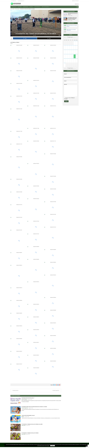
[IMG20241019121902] (35, 99)
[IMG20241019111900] (19, 137)
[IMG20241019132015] (52, 99)
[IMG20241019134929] (52, 81)
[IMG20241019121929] (19, 102)
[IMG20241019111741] (52, 147)
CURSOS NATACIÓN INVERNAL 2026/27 (28, 415)
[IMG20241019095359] (52, 255)
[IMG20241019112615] (52, 117)
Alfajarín (23, 416)
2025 (65, 37)
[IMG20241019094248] (35, 373)
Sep (73, 37)
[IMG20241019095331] (19, 258)
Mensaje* (65, 84)
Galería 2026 (24, 425)
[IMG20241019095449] (35, 252)
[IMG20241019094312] (35, 361)
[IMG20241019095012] (35, 323)
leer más (48, 445)
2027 (75, 37)
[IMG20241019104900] (19, 198)
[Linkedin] (58, 385)
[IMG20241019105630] (52, 164)
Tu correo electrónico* (67, 77)
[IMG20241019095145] (19, 293)
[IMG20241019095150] (52, 286)
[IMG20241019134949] (35, 69)
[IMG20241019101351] (19, 241)
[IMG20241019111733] (19, 150)
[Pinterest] (59, 385)
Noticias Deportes (24, 399)
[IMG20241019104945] (19, 185)
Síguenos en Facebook (75, 0)
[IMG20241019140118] (35, 51)
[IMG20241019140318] (52, 51)
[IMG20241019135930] (19, 76)
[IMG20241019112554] (35, 117)
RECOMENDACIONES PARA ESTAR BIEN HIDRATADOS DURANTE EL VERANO (34, 406)
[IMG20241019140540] (19, 51)
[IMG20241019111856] (35, 134)
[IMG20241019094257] (19, 357)
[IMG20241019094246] (52, 367)
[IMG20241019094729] (19, 332)
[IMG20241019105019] (35, 174)
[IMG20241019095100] (52, 303)
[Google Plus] (56, 385)
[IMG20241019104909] (52, 195)
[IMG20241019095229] (52, 268)
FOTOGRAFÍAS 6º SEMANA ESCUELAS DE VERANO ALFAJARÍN (32, 424)
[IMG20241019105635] (35, 152)
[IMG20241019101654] (35, 227)
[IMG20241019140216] (19, 64)
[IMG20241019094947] (19, 319)
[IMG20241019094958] (52, 316)
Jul (66, 37)
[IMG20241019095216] (19, 276)
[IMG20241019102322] (35, 209)
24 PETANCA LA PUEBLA (14, 42)
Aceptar (52, 445)
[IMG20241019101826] (52, 207)
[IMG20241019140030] (52, 64)
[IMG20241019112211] (52, 134)
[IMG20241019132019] (35, 86)
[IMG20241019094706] (52, 341)
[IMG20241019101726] (19, 210)
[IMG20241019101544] (19, 223)
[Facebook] (53, 385)
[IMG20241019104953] (52, 182)
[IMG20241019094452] (19, 344)
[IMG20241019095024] (19, 306)
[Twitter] (55, 385)
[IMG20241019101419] (52, 238)
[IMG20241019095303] (35, 270)
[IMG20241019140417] (19, 370)
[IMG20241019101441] (35, 240)
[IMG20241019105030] (19, 167)
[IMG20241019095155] (35, 292)
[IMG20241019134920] (19, 89)
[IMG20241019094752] (35, 335)
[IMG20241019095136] (35, 310)
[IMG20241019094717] (35, 348)
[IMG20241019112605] (19, 119)
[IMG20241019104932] (35, 192)
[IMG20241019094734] (52, 329)
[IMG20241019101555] (52, 220)
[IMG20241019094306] (52, 354)
